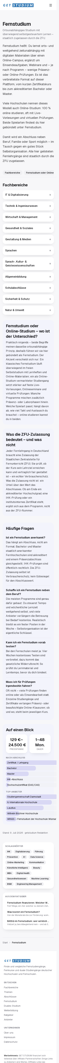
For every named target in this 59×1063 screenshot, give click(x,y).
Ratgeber (8, 1015)
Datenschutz (11, 1041)
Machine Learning (40, 878)
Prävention (12, 857)
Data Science (36, 857)
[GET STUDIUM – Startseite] (18, 5)
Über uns (8, 1032)
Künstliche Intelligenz (17, 868)
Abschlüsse (10, 996)
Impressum (9, 1037)
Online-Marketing (15, 862)
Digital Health (23, 873)
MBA (9, 873)
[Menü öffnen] (50, 5)
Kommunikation (36, 862)
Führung (39, 851)
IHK (8, 851)
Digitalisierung (23, 851)
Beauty (36, 868)
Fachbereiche (12, 172)
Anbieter (8, 1019)
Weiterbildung (11, 1010)
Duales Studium (12, 1005)
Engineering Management (29, 884)
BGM (9, 884)
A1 (24, 857)
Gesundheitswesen (16, 878)
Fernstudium (10, 1001)
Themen (8, 992)
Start (5, 942)
